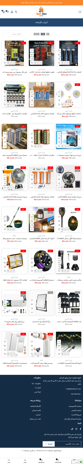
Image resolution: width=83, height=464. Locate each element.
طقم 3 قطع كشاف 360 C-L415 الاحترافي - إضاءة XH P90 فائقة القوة (30, 72)
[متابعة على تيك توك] (72, 429)
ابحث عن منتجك (35, 419)
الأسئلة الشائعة (35, 406)
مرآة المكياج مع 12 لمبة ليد (41, 321)
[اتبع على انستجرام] (76, 429)
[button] (77, 462)
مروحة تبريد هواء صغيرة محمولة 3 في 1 (67, 155)
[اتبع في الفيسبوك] (80, 429)
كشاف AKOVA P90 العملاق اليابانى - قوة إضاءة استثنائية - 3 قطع (59, 72)
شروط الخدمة (76, 415)
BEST (14, 236)
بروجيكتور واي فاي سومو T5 (14, 321)
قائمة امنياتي (36, 410)
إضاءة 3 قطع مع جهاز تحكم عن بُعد (69, 113)
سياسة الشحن (76, 410)
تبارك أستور (68, 69)
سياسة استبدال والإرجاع (73, 419)
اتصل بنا (38, 387)
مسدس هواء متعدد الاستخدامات (41, 363)
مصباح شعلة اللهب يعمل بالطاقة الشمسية (66, 238)
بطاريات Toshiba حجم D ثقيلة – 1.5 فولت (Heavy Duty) (35, 155)
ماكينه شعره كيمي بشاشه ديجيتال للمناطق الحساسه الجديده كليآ (58, 280)
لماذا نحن (37, 392)
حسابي (38, 415)
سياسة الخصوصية (75, 406)
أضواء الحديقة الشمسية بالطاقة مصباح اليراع (65, 363)
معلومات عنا (36, 383)
